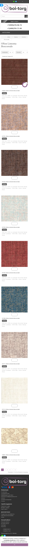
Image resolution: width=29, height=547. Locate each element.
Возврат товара (5, 507)
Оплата (3, 498)
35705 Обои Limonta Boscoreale (11, 272)
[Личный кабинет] (22, 1)
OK (14, 544)
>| (15, 469)
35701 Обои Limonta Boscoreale (11, 136)
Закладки (3, 525)
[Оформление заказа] (26, 1)
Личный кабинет (5, 522)
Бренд (15, 37)
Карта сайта (4, 509)
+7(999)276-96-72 (6, 529)
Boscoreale (6, 39)
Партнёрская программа (7, 515)
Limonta (24, 37)
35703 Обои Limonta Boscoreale (11, 227)
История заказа (5, 523)
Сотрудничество (5, 493)
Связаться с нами (5, 506)
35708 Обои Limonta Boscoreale (11, 318)
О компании (4, 492)
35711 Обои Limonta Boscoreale (11, 364)
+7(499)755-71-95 (6, 531)
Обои (8, 37)
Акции (2, 517)
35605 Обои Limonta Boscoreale (11, 90)
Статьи (3, 501)
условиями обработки (10, 540)
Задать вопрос (14, 21)
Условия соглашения (6, 499)
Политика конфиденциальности (9, 496)
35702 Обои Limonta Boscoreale (11, 181)
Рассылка (3, 526)
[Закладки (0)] (23, 1)
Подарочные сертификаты (7, 514)
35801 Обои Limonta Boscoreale (11, 455)
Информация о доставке (7, 495)
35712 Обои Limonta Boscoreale (11, 409)
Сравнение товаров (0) (7, 56)
